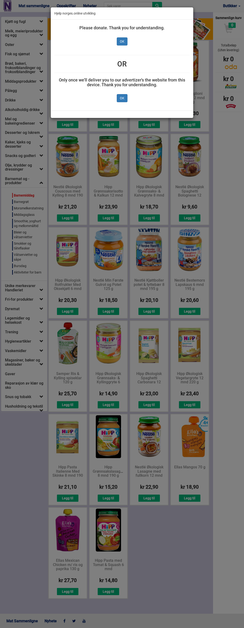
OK (122, 41)
